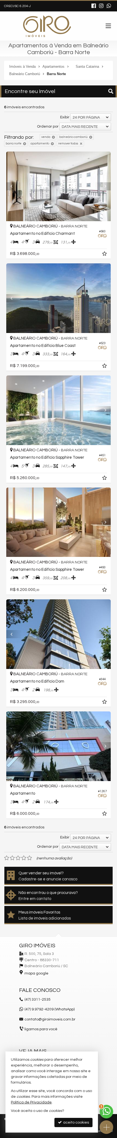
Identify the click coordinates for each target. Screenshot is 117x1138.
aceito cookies (75, 1122)
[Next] (103, 186)
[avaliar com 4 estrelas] (23, 858)
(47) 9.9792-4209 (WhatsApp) (49, 1009)
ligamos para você (40, 1029)
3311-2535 (37, 999)
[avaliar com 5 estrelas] (29, 858)
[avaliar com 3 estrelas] (18, 858)
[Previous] (14, 186)
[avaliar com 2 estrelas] (12, 858)
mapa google (36, 973)
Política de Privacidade (31, 1102)
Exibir (64, 117)
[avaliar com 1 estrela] (6, 858)
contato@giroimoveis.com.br (49, 1019)
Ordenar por (48, 126)
